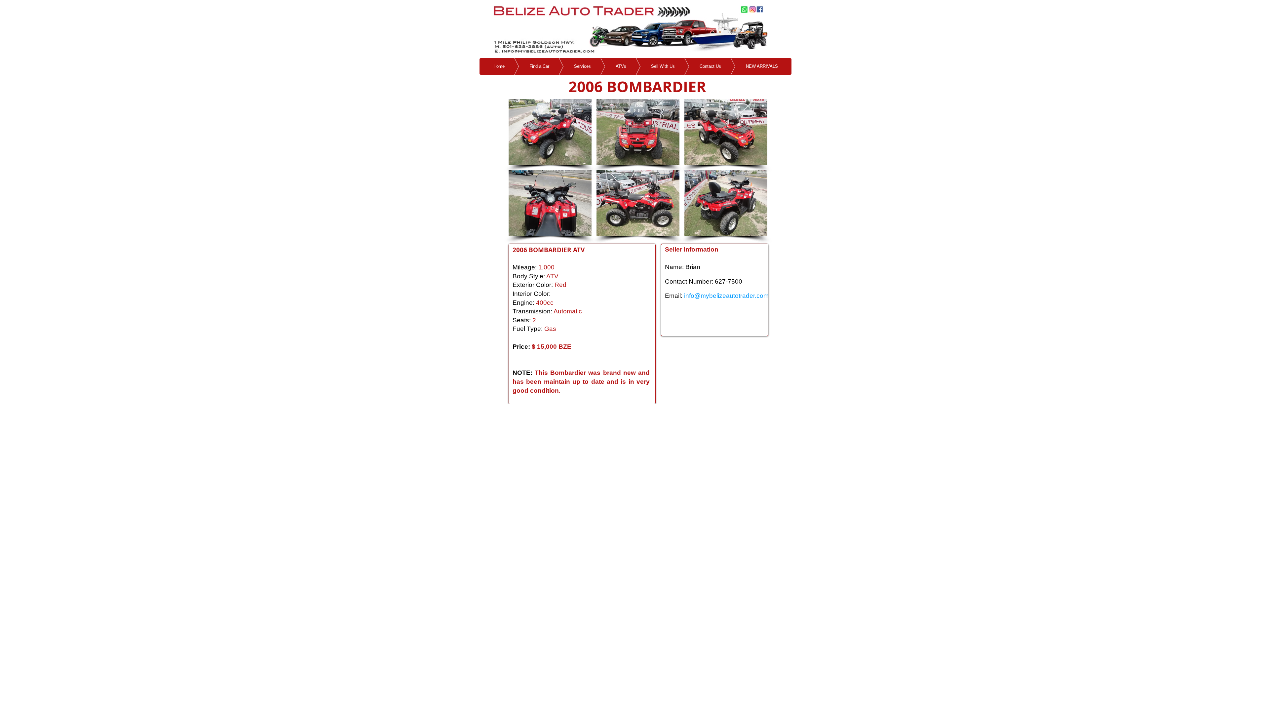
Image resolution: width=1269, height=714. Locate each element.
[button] (550, 132)
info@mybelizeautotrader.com (726, 295)
